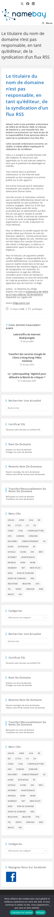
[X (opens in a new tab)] (22, 3)
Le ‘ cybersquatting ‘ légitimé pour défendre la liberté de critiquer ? (27, 375)
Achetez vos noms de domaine (18, 449)
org (32, 578)
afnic (21, 520)
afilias (11, 520)
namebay (12, 568)
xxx (20, 594)
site (37, 583)
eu (44, 541)
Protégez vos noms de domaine (19, 452)
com (20, 530)
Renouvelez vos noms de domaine (20, 496)
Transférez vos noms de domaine (20, 499)
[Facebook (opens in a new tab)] (28, 3)
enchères (12, 541)
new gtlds (35, 568)
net (23, 568)
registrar (13, 583)
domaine (33, 536)
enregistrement (30, 541)
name (33, 562)
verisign (30, 589)
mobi (22, 562)
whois (11, 594)
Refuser (40, 912)
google (11, 552)
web (41, 589)
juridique (37, 309)
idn (32, 552)
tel (9, 589)
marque (12, 562)
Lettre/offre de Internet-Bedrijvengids (27, 336)
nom (10, 573)
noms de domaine (17, 578)
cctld (18, 525)
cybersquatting (35, 530)
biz (9, 525)
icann (23, 552)
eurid (10, 546)
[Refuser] (50, 905)
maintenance (28, 557)
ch (27, 525)
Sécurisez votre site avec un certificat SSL (23, 429)
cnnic (11, 530)
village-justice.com (21, 303)
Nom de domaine (25, 573)
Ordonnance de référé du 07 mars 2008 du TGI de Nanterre (27, 293)
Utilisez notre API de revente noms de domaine (25, 474)
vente (18, 589)
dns (10, 536)
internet (12, 557)
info (41, 552)
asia (31, 520)
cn (34, 525)
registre (26, 583)
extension (23, 546)
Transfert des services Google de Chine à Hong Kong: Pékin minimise (27, 357)
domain (20, 536)
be (39, 520)
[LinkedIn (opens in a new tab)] (33, 3)
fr (34, 546)
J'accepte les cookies (21, 912)
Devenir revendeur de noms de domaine (23, 472)
